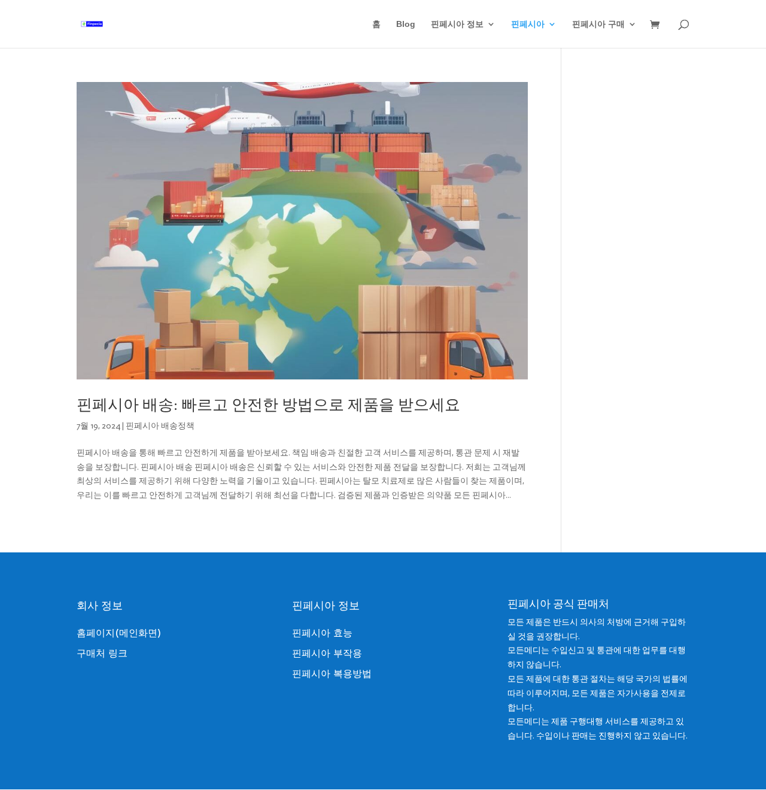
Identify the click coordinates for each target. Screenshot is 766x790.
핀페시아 (528, 24)
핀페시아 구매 (598, 24)
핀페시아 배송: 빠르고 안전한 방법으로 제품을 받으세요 (268, 405)
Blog (405, 24)
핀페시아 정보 (457, 24)
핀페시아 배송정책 (160, 426)
